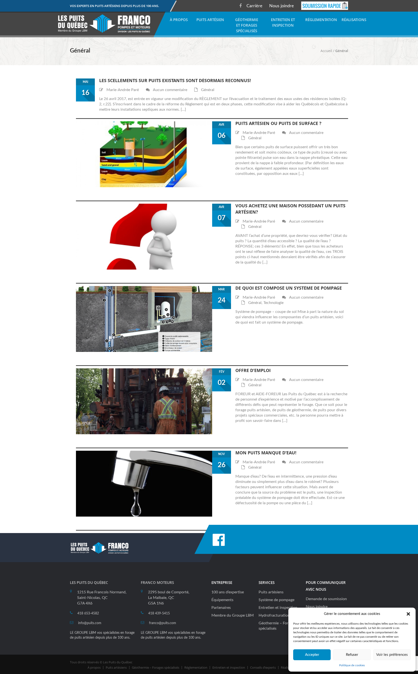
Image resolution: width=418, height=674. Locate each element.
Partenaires (221, 608)
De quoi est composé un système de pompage (288, 288)
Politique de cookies (352, 665)
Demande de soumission (326, 599)
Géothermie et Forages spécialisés (246, 25)
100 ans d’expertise (227, 592)
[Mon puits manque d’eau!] (144, 483)
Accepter (312, 655)
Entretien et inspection (278, 608)
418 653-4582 (88, 613)
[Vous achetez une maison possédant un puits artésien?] (144, 236)
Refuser (352, 655)
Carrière (254, 6)
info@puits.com (89, 623)
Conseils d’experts (263, 667)
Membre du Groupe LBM (232, 615)
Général (207, 90)
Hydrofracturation (274, 615)
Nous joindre (281, 6)
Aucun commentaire (170, 90)
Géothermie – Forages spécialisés (155, 667)
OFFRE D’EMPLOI (253, 370)
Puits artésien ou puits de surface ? (278, 123)
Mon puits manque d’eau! (265, 453)
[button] (408, 614)
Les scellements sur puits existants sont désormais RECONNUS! (175, 80)
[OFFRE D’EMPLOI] (144, 401)
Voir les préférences (392, 655)
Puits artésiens (271, 592)
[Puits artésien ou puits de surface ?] (144, 154)
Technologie (273, 303)
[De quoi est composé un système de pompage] (144, 319)
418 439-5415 (159, 613)
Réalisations (354, 19)
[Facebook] (240, 6)
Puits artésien (210, 19)
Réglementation (321, 19)
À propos (179, 19)
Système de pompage (276, 600)
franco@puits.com (162, 623)
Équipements (222, 600)
